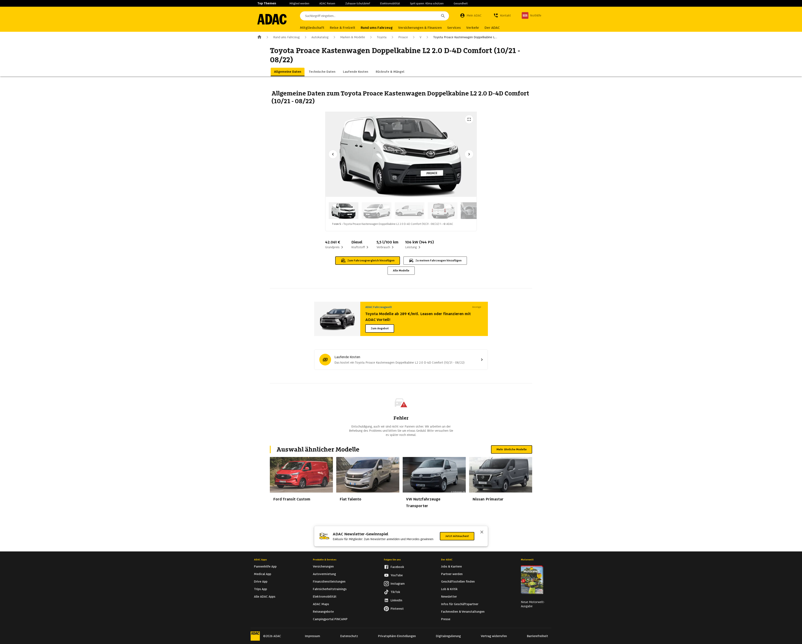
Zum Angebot (380, 328)
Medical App (262, 574)
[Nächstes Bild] (469, 154)
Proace (403, 37)
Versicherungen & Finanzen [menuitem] (420, 27)
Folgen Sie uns (392, 559)
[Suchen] (443, 16)
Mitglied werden (299, 3)
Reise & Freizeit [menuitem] (342, 27)
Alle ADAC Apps (264, 596)
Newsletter (449, 596)
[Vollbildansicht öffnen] (469, 119)
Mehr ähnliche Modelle (511, 449)
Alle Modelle (401, 270)
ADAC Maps (321, 604)
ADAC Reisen (327, 3)
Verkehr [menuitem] (472, 27)
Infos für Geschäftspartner (459, 604)
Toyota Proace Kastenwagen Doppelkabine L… (465, 37)
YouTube (397, 575)
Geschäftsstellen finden (458, 581)
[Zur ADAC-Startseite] (272, 19)
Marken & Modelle (352, 37)
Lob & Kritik (449, 589)
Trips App (260, 589)
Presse (445, 619)
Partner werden (452, 574)
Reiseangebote (323, 611)
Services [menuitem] (454, 27)
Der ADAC (446, 559)
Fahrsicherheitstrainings (329, 589)
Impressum (312, 636)
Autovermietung (324, 574)
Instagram (398, 583)
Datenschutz (349, 636)
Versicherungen (323, 566)
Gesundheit (461, 3)
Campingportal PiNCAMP (330, 619)
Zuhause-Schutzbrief (357, 3)
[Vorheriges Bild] (333, 154)
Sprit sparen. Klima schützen (427, 3)
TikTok (395, 592)
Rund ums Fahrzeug (286, 37)
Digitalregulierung (448, 636)
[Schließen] (481, 532)
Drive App (260, 581)
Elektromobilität (390, 3)
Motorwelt (527, 559)
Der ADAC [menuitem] (492, 27)
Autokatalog (320, 37)
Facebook (397, 567)
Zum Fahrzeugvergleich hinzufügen (371, 260)
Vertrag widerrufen (494, 636)
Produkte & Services (324, 559)
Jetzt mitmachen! (457, 536)
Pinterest (397, 609)
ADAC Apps (260, 559)
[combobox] (374, 15)
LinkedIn (396, 600)
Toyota (382, 37)
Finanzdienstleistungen (329, 581)
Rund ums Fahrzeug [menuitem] (377, 27)
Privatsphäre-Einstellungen (397, 636)
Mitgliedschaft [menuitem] (312, 27)
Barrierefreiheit (537, 636)
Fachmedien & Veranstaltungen (463, 611)
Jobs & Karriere (451, 566)
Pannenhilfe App (265, 566)
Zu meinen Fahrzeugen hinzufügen (438, 260)
